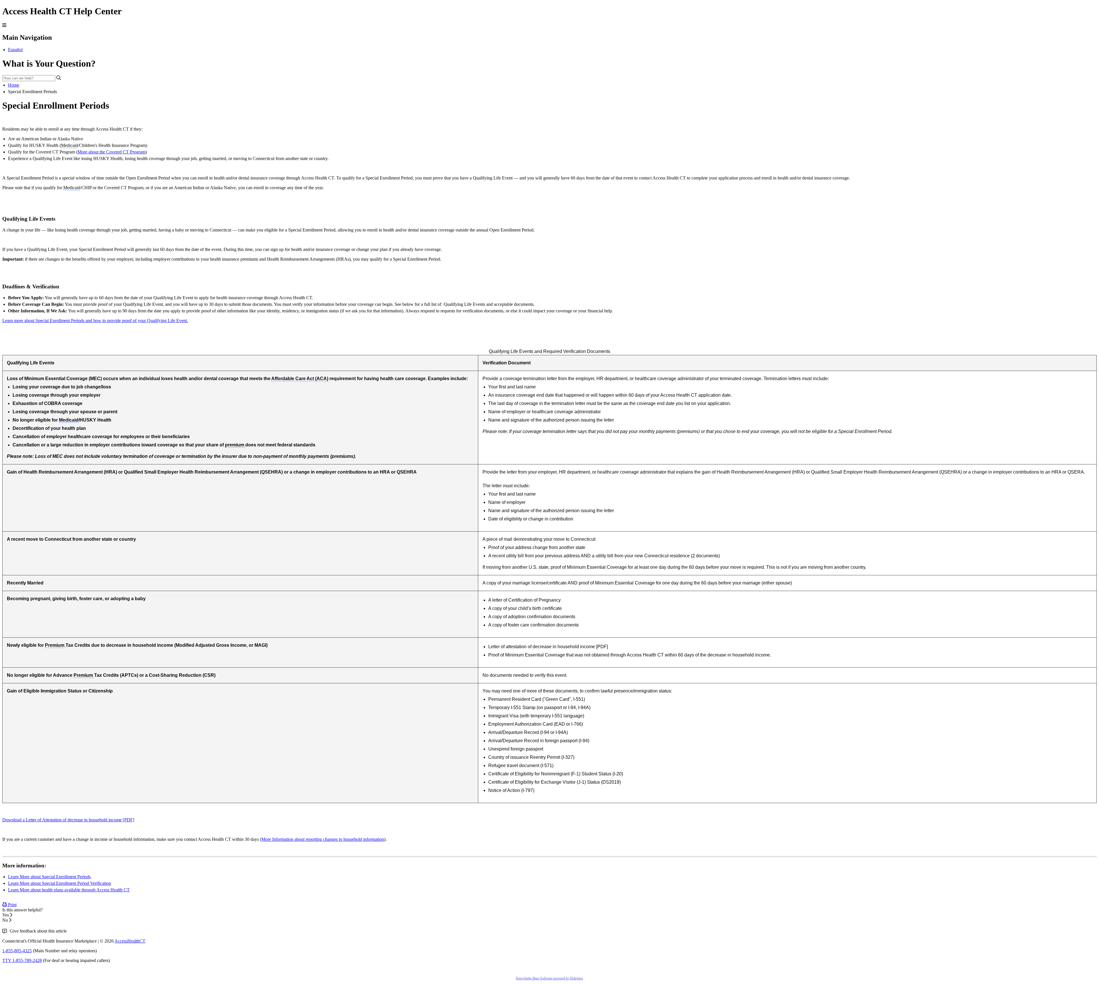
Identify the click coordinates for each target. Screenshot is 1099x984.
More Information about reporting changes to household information (322, 839)
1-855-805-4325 (17, 950)
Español (15, 49)
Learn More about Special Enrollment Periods (49, 876)
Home (13, 85)
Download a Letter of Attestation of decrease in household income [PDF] (68, 819)
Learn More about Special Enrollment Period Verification (59, 883)
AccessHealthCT (129, 941)
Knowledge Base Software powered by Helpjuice (549, 978)
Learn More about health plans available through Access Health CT (69, 889)
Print (12, 904)
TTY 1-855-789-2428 (22, 960)
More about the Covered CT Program (111, 151)
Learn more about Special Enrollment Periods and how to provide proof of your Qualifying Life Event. (95, 320)
